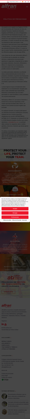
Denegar (15, 213)
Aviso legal (24, 220)
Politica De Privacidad (16, 220)
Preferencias (15, 217)
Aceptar (15, 208)
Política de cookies (7, 220)
